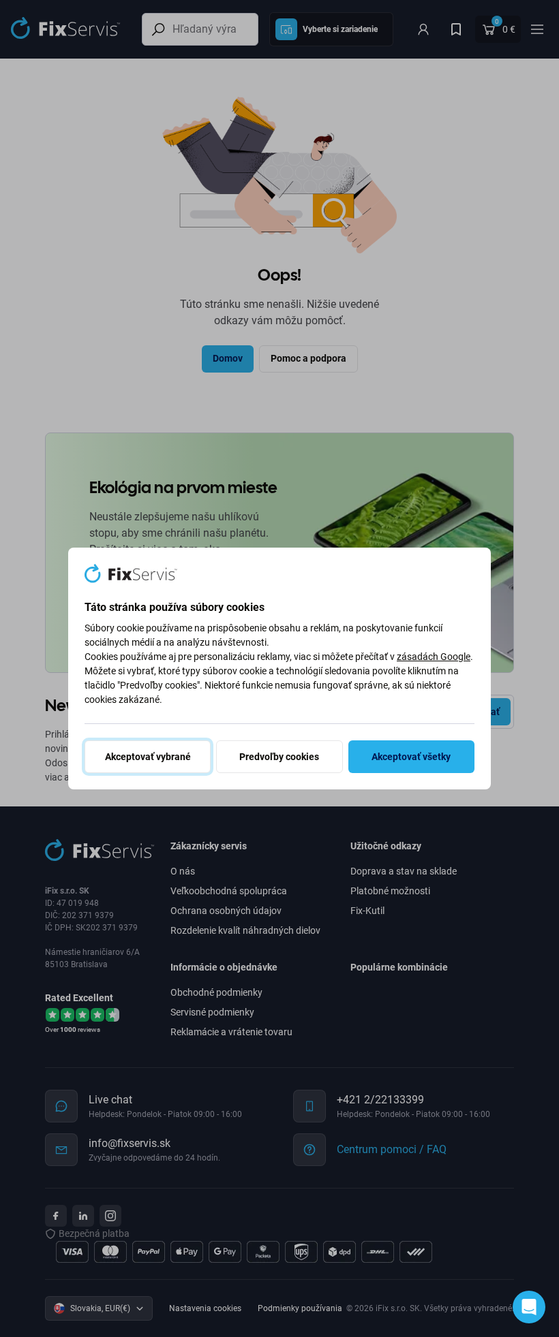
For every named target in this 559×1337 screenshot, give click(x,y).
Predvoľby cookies (279, 756)
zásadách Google (433, 656)
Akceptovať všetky (411, 756)
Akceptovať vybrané (148, 756)
